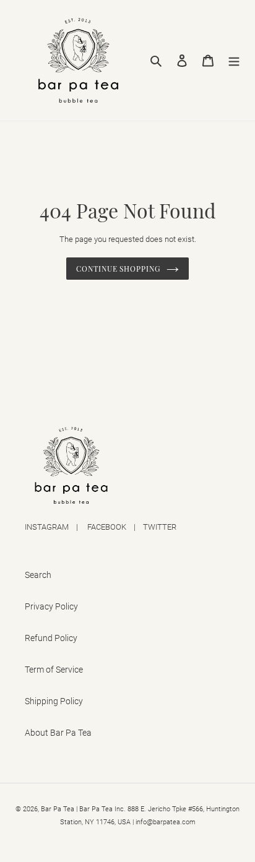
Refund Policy (51, 638)
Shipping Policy (54, 701)
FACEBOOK (106, 527)
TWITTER (159, 527)
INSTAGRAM (47, 527)
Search (38, 575)
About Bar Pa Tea (58, 733)
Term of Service (54, 670)
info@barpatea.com (166, 822)
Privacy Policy (51, 606)
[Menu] (234, 60)
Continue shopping (118, 269)
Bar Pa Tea (57, 809)
